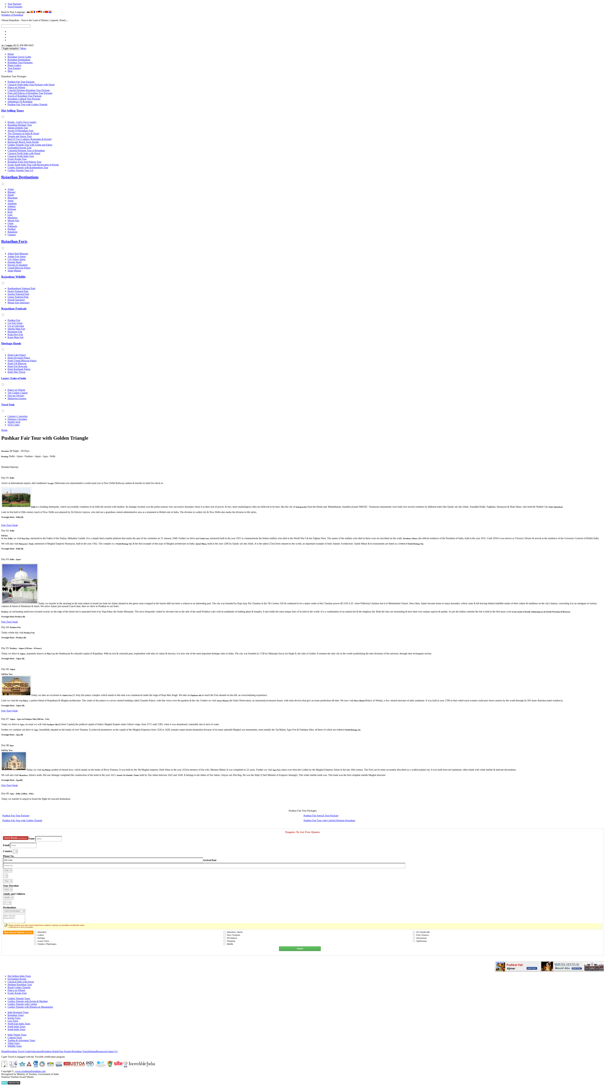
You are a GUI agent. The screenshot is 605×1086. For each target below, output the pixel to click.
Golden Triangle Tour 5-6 (20, 170)
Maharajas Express (17, 398)
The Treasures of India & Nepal (23, 133)
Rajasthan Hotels (50, 1051)
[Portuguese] (46, 12)
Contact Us (112, 1051)
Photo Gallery (14, 65)
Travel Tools (7, 404)
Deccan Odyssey (16, 395)
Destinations (9, 907)
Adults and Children (14, 894)
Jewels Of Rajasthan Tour (20, 130)
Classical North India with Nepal (24, 153)
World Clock (14, 422)
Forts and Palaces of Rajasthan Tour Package (30, 93)
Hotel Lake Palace (17, 355)
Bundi (11, 195)
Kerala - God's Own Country (22, 122)
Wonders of (12, 15)
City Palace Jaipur (17, 259)
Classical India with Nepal (21, 981)
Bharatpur (12, 197)
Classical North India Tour (21, 156)
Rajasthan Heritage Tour (20, 125)
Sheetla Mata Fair (16, 328)
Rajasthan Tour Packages (20, 62)
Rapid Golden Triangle (19, 987)
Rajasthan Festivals (13, 308)
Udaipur (12, 234)
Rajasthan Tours (16, 1015)
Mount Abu (13, 220)
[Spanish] (31, 12)
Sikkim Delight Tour (18, 127)
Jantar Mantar (14, 270)
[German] (39, 12)
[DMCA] (10, 1084)
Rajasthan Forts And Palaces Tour (24, 161)
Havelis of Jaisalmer (18, 265)
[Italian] (42, 12)
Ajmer (11, 189)
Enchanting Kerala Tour (20, 147)
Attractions (36, 1051)
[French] (35, 12)
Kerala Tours (14, 1018)
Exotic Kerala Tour (17, 159)
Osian (10, 223)
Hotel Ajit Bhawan (17, 363)
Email (6, 845)
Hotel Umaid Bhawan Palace (22, 360)
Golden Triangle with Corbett (22, 1004)
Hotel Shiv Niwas (16, 372)
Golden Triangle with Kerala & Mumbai (28, 1001)
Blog (10, 71)
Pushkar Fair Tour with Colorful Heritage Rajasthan (329, 820)
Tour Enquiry (14, 68)
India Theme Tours (17, 1034)
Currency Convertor (18, 416)
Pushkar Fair (14, 320)
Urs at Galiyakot (16, 326)
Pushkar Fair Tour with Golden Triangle (27, 104)
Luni (10, 214)
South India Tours (16, 1029)
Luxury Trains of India (13, 378)
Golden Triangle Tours (19, 998)
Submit (300, 949)
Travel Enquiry (15, 6)
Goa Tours (13, 1020)
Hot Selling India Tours (19, 976)
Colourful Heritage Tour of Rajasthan (26, 150)
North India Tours (16, 1026)
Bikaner (11, 192)
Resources (101, 1051)
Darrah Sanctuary (16, 299)
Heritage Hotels (11, 343)
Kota (10, 212)
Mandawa (12, 217)
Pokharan (12, 226)
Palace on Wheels (16, 87)
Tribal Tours (14, 1043)
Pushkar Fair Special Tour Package (321, 815)
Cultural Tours (15, 1037)
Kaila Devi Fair (15, 334)
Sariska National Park (18, 294)
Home (11, 54)
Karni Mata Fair (15, 337)
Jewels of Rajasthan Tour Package (25, 96)
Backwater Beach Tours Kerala (23, 142)
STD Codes (13, 424)
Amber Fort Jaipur (17, 256)
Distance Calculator (17, 419)
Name (31, 838)
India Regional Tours (18, 1012)
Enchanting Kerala (17, 979)
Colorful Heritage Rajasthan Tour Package (29, 90)
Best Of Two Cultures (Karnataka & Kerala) (30, 139)
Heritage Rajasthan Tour (20, 984)
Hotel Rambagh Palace (19, 369)
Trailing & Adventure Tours (21, 1040)
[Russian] (28, 12)
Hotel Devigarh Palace (19, 357)
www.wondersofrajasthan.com (30, 1071)
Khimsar (12, 209)
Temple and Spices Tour (20, 136)
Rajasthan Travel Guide (19, 56)
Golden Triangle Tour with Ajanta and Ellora (30, 144)
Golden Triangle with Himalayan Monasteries (30, 1007)
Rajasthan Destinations (19, 59)
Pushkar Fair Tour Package (21, 81)
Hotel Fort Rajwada (17, 366)
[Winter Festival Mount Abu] (520, 970)
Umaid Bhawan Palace (19, 267)
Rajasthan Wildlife (13, 276)
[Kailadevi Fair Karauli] (568, 970)
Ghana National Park (18, 297)
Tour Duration (11, 885)
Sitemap (92, 1051)
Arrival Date (209, 860)
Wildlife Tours (15, 1046)
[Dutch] (50, 12)
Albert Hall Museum (18, 253)
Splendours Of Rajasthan (20, 101)
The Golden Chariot (18, 392)
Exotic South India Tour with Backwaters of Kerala (33, 164)
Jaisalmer (12, 203)
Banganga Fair (15, 331)
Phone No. (8, 856)
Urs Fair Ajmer (15, 323)
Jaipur (11, 200)
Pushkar (12, 229)
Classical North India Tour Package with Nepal (31, 84)
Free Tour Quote (9, 525)
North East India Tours (19, 1023)
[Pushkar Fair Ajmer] (475, 970)
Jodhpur (12, 206)
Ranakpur (12, 231)
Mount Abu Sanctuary (19, 302)
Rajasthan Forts (14, 241)
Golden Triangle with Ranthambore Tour (28, 167)
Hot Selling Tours (12, 110)
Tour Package (14, 4)
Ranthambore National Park (21, 288)
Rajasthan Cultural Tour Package (24, 98)
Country (7, 851)
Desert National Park (18, 291)
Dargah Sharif (15, 262)
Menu (23, 48)
